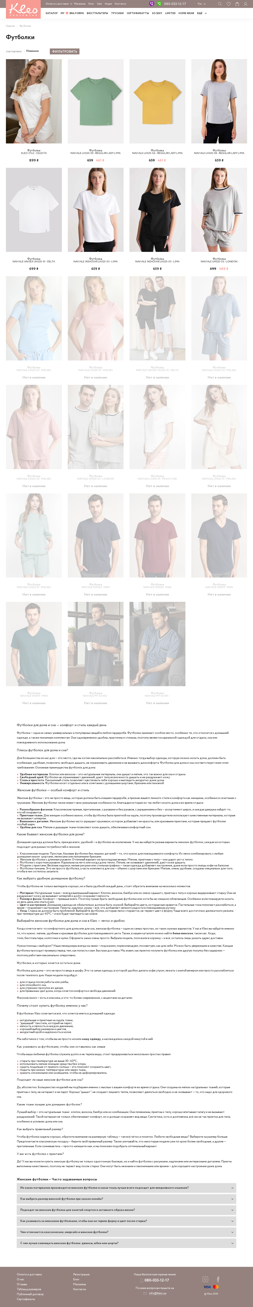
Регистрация (81, 1274)
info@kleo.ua (157, 1293)
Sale (99, 4)
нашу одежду (91, 1039)
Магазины (80, 4)
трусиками (23, 803)
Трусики (117, 13)
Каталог (52, 13)
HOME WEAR (186, 13)
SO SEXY (157, 13)
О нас (20, 1279)
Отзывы (22, 1284)
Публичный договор (30, 1294)
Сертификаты (26, 1299)
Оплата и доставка (57, 4)
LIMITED (170, 13)
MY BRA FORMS (72, 13)
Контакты (120, 4)
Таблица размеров (29, 1289)
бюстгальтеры (34, 938)
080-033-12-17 (175, 4)
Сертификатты (138, 13)
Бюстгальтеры (97, 13)
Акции (108, 4)
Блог (91, 4)
